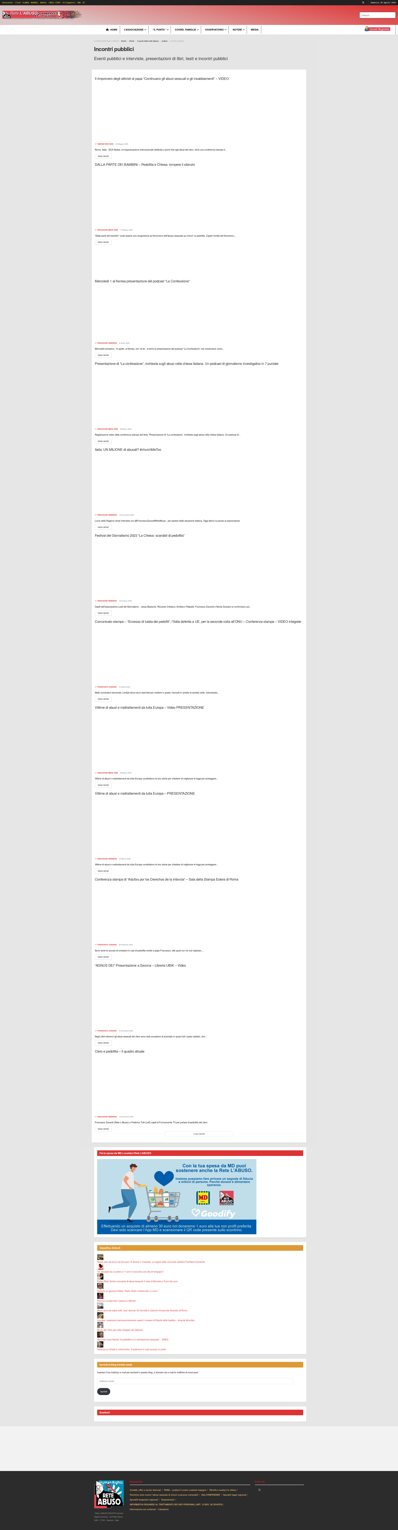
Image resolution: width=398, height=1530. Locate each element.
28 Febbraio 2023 (125, 944)
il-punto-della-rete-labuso (148, 41)
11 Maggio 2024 (126, 230)
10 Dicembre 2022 (126, 1116)
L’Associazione (133, 29)
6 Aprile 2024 (124, 343)
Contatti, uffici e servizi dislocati (145, 1489)
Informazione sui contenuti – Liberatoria (149, 1509)
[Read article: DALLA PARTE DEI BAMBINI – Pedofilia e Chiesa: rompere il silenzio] (199, 197)
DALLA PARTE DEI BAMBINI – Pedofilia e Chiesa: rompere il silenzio (145, 164)
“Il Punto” (159, 29)
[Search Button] (393, 15)
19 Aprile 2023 (124, 687)
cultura (164, 41)
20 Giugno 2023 (125, 601)
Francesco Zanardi (107, 687)
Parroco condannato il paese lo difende (116, 1300)
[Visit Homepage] (42, 15)
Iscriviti (103, 1391)
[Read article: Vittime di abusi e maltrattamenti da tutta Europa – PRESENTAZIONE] (199, 825)
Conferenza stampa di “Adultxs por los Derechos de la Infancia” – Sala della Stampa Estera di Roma (166, 879)
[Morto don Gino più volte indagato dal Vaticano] (100, 1324)
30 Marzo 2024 (126, 429)
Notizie (237, 29)
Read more (105, 156)
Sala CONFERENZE (210, 1494)
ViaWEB (25, 3)
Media (255, 29)
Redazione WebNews (107, 343)
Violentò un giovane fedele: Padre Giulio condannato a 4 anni (127, 1290)
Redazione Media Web (107, 230)
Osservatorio (214, 29)
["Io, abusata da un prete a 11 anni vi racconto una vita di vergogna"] (100, 1266)
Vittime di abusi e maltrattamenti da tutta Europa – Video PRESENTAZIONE (149, 707)
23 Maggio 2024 (121, 144)
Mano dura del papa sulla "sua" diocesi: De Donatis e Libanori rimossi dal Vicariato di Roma (142, 1310)
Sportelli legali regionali (234, 1494)
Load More (199, 1134)
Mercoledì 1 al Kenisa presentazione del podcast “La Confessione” (142, 280)
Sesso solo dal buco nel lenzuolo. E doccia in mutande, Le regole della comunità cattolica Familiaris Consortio (151, 1261)
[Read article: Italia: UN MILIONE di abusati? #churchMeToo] (199, 482)
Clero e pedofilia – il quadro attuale (119, 1051)
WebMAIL (34, 3)
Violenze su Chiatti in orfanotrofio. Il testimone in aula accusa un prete (131, 1349)
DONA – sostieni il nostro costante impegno (185, 1489)
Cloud (18, 3)
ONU (79, 3)
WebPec (43, 3)
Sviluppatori (69, 3)
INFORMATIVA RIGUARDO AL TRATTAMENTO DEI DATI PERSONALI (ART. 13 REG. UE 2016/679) (176, 1504)
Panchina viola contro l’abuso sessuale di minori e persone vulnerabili (164, 1494)
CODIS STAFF (55, 3)
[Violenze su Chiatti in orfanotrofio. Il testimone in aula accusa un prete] (100, 1344)
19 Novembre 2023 (126, 515)
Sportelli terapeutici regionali (144, 1499)
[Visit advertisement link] (145, 15)
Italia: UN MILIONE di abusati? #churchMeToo (128, 449)
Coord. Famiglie (185, 29)
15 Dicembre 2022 (125, 1031)
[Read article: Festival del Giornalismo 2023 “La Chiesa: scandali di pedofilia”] (199, 568)
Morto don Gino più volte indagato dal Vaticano (120, 1329)
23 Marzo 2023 (126, 773)
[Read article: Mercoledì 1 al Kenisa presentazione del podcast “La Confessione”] (199, 313)
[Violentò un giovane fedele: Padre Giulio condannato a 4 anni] (100, 1285)
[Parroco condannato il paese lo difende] (100, 1295)
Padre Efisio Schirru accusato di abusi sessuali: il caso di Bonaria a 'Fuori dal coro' (137, 1281)
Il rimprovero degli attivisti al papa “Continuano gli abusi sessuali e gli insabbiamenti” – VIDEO (162, 78)
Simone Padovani (105, 144)
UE (84, 3)
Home (113, 29)
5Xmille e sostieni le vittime (222, 1489)
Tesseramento (167, 1499)
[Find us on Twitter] (363, 2)
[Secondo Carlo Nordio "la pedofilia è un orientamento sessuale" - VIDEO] (100, 1334)
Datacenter (7, 3)
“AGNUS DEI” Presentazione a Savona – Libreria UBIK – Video (140, 965)
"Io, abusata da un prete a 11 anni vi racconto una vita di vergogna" (130, 1271)
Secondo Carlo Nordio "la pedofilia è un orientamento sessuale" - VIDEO (132, 1339)
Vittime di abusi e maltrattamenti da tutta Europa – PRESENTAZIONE (145, 793)
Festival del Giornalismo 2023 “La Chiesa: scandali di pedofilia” (140, 535)
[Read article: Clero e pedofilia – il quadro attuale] (199, 1083)
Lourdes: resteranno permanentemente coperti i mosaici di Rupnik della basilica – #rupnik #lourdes (145, 1320)
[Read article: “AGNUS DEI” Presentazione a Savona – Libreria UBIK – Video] (199, 997)
